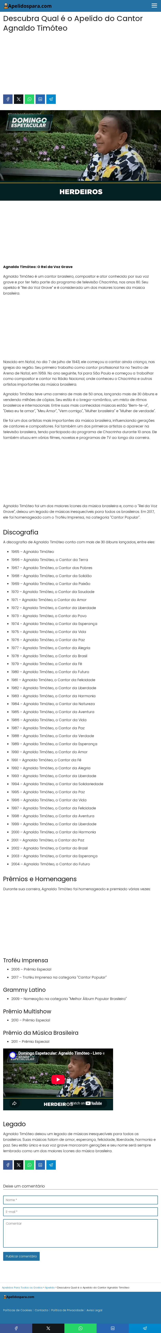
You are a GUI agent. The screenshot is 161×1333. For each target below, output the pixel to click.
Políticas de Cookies (17, 1310)
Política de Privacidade (67, 1310)
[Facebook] (8, 99)
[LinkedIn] (40, 99)
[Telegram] (51, 99)
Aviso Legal (94, 1310)
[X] (18, 99)
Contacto (41, 1310)
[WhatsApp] (29, 99)
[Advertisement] (80, 61)
